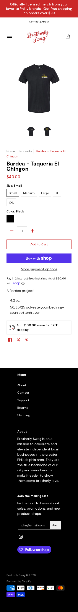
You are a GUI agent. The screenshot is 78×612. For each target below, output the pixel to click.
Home (10, 151)
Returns (22, 408)
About (45, 21)
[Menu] (9, 36)
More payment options (39, 269)
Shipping (23, 415)
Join (55, 525)
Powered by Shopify (18, 581)
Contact (34, 21)
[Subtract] (11, 230)
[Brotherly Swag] (38, 36)
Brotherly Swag (15, 575)
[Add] (32, 230)
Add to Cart (39, 244)
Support (23, 400)
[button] (68, 36)
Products (25, 151)
